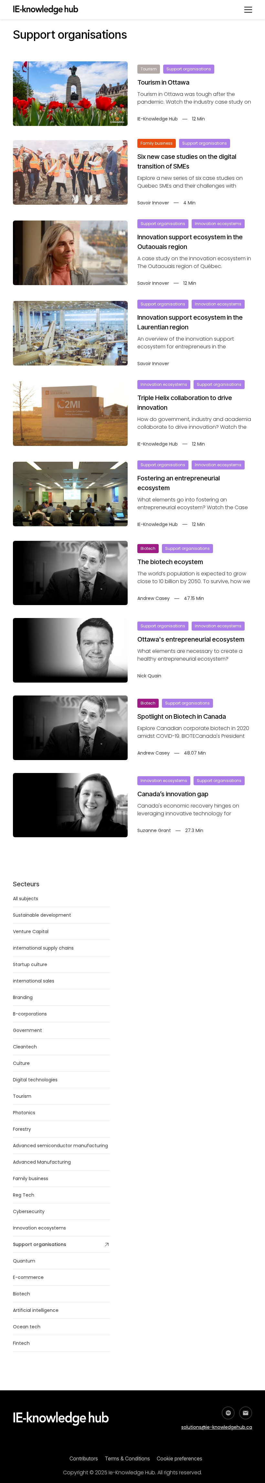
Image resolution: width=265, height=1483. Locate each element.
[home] (49, 10)
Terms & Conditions (127, 1458)
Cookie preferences (179, 1458)
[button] (248, 10)
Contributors (83, 1458)
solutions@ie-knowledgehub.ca (216, 1427)
